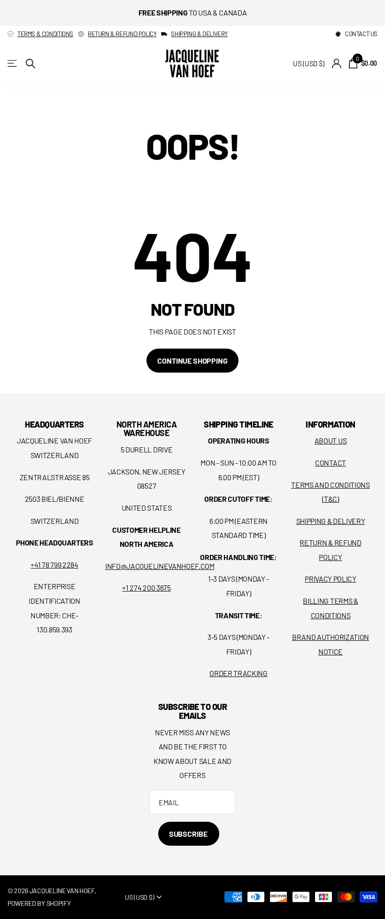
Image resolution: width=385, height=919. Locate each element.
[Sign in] (336, 63)
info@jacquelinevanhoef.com (160, 565)
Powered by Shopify (39, 903)
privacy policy (330, 578)
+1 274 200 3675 (146, 587)
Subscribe (188, 833)
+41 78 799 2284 (54, 564)
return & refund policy (122, 34)
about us (330, 440)
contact (330, 462)
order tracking (238, 673)
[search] (30, 63)
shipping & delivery (199, 34)
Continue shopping (192, 360)
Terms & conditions (45, 34)
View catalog (13, 63)
